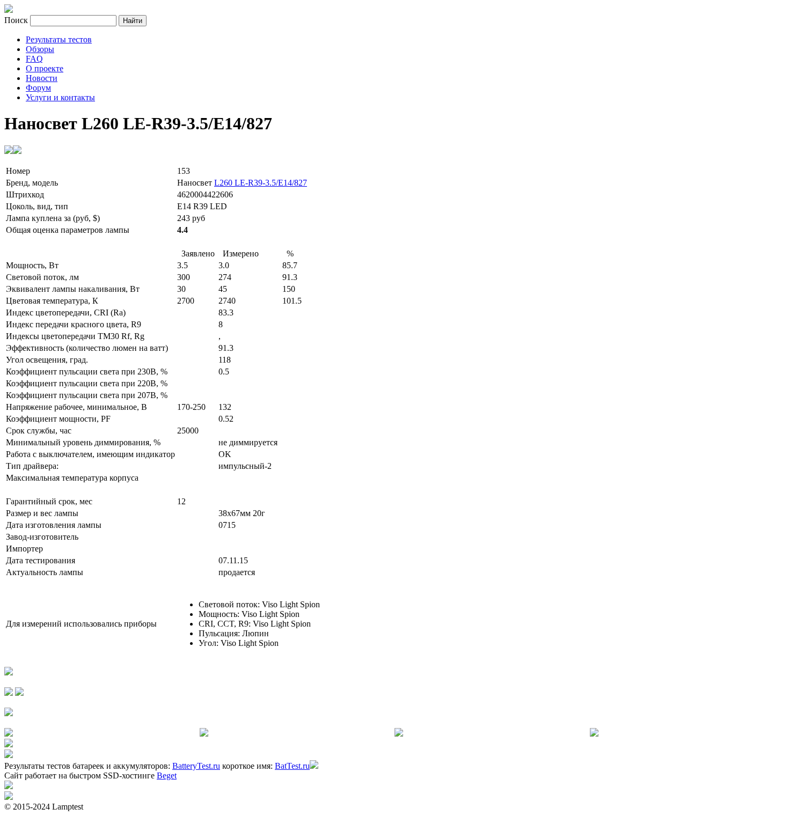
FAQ (34, 58)
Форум (38, 87)
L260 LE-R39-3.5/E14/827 (260, 182)
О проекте (44, 68)
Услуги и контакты (60, 97)
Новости (41, 78)
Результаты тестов (59, 39)
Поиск (17, 20)
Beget (167, 775)
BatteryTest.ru (196, 765)
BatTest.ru (292, 765)
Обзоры (40, 49)
